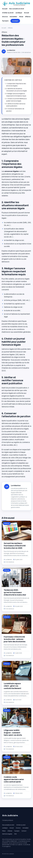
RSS (15, 834)
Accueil (4, 9)
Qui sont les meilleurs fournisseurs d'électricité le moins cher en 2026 (15, 545)
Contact (15, 21)
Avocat (26, 13)
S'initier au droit (7, 13)
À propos (5, 21)
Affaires (28, 17)
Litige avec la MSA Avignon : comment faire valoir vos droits (13, 732)
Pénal (21, 17)
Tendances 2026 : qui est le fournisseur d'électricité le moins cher (15, 592)
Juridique (18, 13)
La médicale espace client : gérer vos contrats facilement (12, 685)
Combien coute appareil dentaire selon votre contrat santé (14, 779)
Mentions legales (7, 834)
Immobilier (13, 17)
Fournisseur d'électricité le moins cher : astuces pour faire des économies (14, 639)
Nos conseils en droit (16, 9)
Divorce (5, 17)
